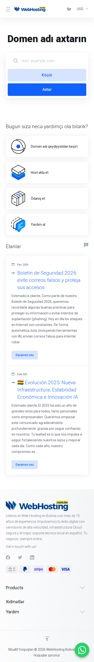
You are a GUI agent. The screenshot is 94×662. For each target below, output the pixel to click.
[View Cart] (70, 9)
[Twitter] (20, 557)
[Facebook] (8, 557)
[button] (47, 310)
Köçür (47, 75)
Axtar (47, 89)
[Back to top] (47, 639)
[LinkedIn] (32, 557)
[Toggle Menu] (7, 9)
